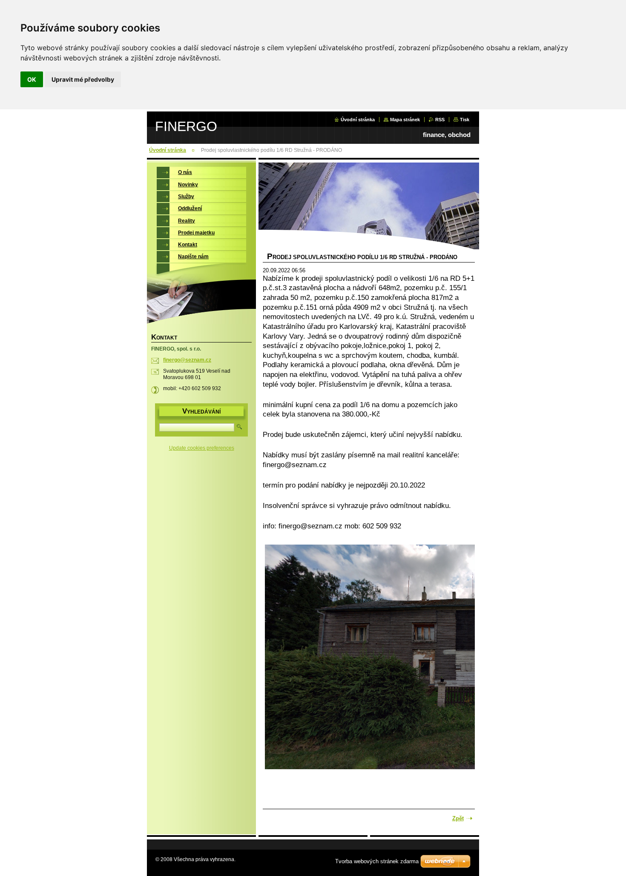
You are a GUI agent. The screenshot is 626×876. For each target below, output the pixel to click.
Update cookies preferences (201, 448)
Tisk (464, 119)
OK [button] (31, 79)
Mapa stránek (405, 119)
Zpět (458, 818)
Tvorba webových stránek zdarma (377, 861)
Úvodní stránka (358, 119)
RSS (440, 119)
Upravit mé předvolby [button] (83, 79)
